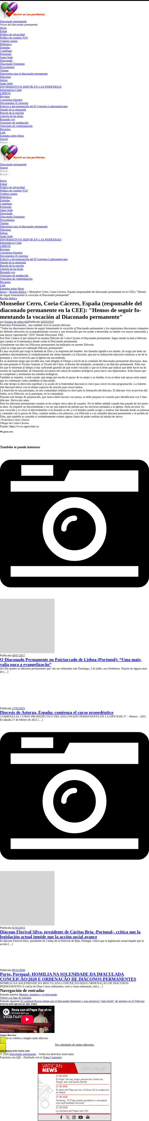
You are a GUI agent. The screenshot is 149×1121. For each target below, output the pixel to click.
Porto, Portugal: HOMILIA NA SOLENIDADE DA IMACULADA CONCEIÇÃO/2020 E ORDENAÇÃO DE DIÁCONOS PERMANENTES (68, 976)
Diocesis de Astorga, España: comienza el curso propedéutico (56, 712)
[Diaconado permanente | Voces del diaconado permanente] (22, 18)
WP (18, 1057)
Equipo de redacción (16, 321)
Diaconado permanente (22, 1054)
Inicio (3, 291)
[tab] (56, 1068)
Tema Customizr (52, 1057)
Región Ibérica (17, 291)
